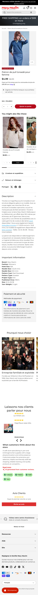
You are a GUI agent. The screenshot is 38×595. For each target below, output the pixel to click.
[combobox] (19, 12)
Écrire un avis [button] (19, 504)
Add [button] (17, 162)
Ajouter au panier (25, 106)
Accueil (4, 28)
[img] (19, 413)
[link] (13, 132)
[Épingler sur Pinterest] (20, 187)
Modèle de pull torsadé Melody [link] (11, 151)
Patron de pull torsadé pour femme (17, 28)
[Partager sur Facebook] (16, 187)
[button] (31, 12)
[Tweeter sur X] (12, 187)
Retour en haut (19, 526)
